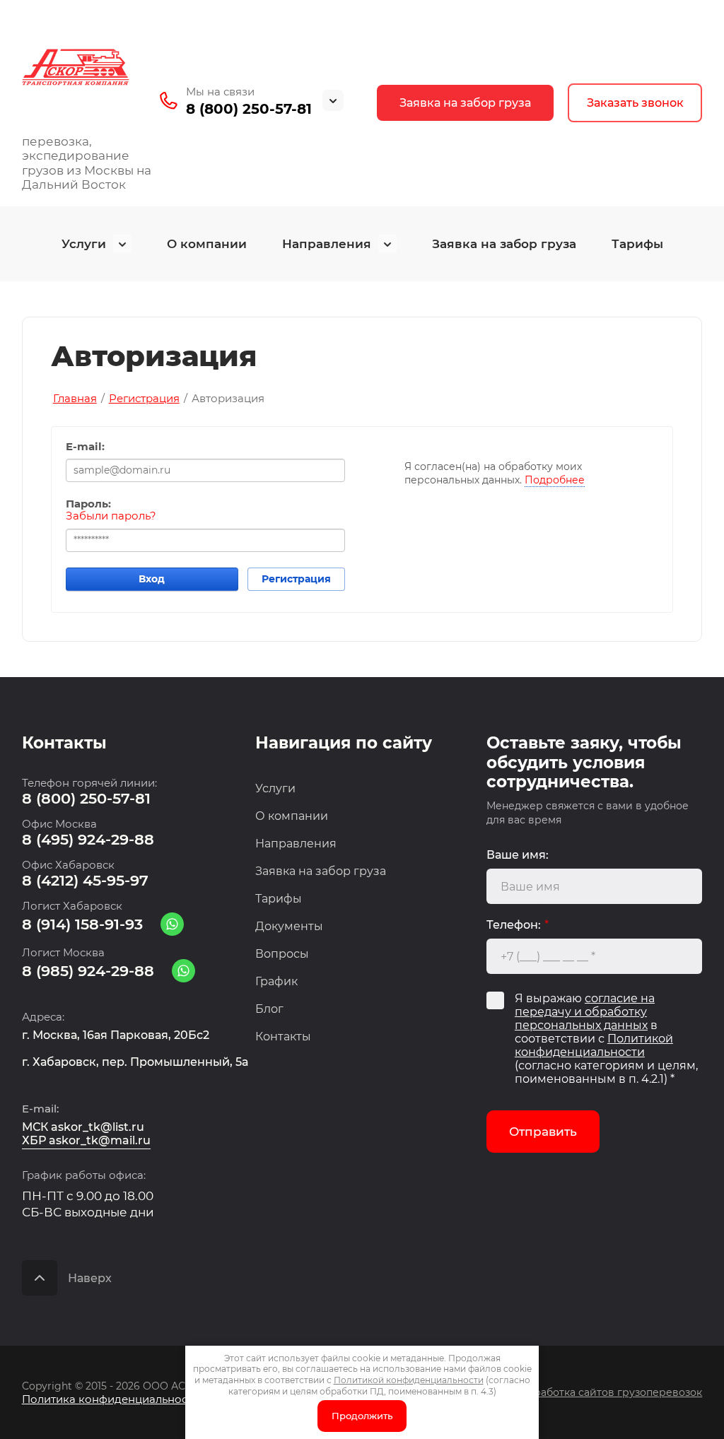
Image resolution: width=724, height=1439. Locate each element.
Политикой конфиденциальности (594, 1045)
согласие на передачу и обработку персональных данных (585, 1012)
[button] (635, 102)
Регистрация (296, 578)
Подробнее (555, 480)
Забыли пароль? (111, 516)
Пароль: (88, 504)
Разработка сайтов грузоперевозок (609, 1392)
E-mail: (85, 446)
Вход (152, 578)
